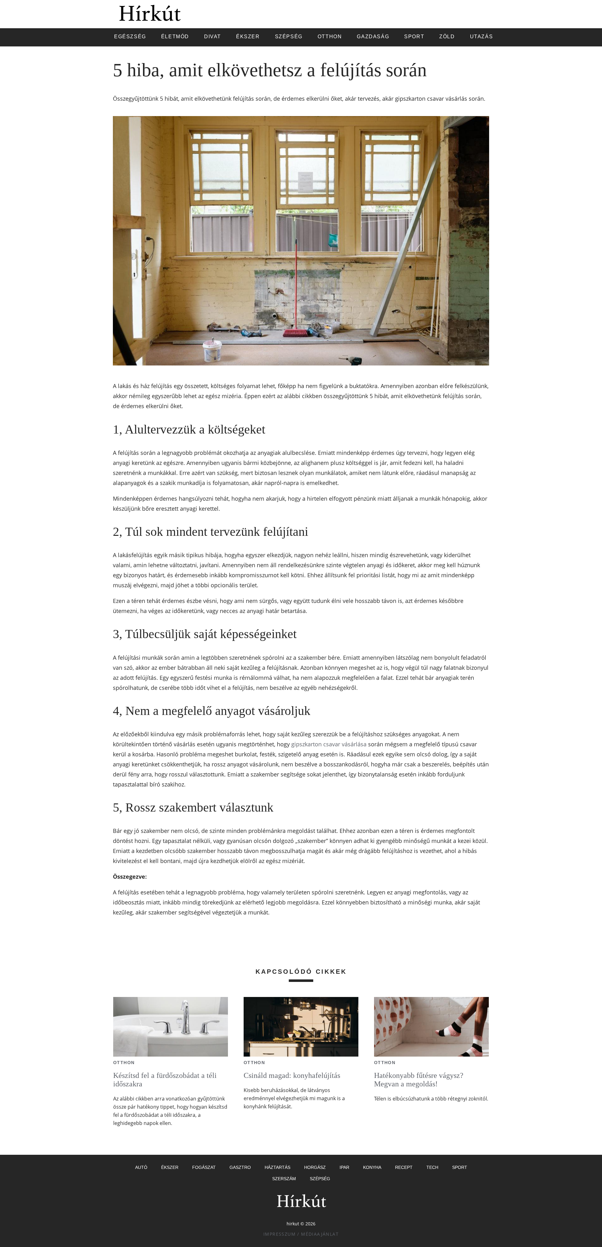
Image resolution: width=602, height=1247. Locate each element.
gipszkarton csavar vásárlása (329, 744)
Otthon (124, 1062)
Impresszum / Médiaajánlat (301, 1234)
